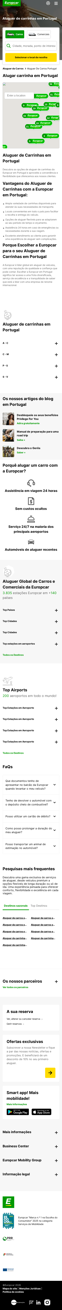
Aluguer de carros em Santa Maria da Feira (15, 931)
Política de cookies (13, 1291)
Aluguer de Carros (13, 68)
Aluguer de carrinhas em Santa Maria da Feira (43, 938)
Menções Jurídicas (30, 1288)
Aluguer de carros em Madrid (43, 918)
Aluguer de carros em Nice (43, 931)
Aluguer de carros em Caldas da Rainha (43, 924)
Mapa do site (10, 1288)
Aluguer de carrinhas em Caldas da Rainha (15, 945)
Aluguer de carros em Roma (15, 918)
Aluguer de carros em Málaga (15, 924)
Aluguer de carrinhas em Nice (15, 938)
